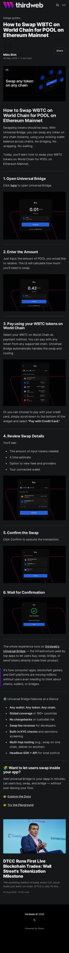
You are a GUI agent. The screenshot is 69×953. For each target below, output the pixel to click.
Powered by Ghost (34, 928)
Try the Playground (21, 805)
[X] (34, 920)
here (14, 185)
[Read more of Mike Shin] (7, 46)
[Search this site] (57, 5)
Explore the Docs (19, 796)
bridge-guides (11, 18)
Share (59, 50)
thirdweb (30, 914)
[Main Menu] (63, 5)
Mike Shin (10, 54)
